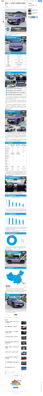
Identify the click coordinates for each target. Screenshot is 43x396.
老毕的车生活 (6, 329)
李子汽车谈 (6, 344)
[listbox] (15, 345)
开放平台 (14, 391)
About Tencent (8, 391)
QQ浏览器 (22, 391)
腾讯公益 (20, 391)
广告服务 (16, 391)
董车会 (5, 334)
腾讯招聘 (18, 391)
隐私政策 (12, 391)
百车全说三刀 (6, 339)
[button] (36, 5)
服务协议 (10, 391)
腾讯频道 (24, 391)
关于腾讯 (6, 391)
